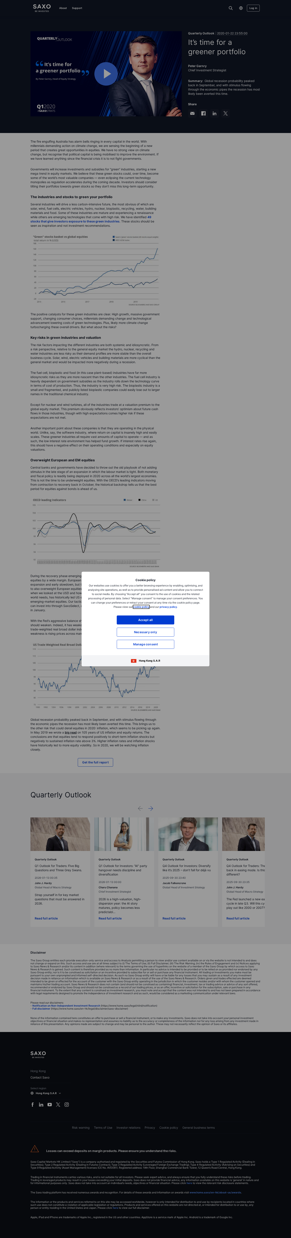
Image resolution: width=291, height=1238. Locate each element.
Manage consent (145, 644)
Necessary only (145, 632)
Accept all (145, 620)
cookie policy (141, 606)
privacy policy (168, 606)
